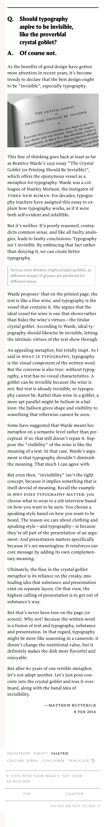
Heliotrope (18, 753)
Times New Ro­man (28, 195)
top (26, 793)
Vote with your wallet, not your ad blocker (44, 778)
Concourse (53, 760)
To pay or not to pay (75, 805)
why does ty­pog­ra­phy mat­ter (48, 494)
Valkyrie (59, 753)
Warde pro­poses (22, 294)
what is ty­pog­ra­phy (45, 356)
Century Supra (22, 760)
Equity (41, 753)
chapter (74, 793)
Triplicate (78, 760)
